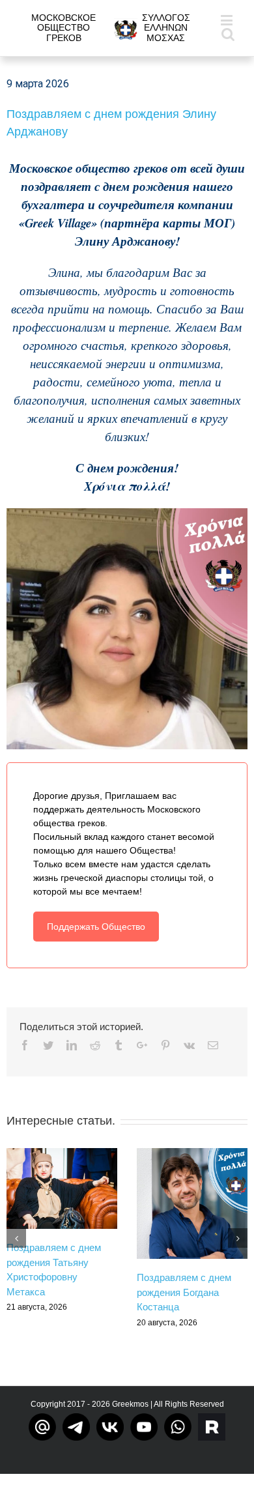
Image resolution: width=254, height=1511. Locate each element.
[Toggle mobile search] (227, 33)
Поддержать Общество (96, 926)
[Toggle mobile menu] (227, 20)
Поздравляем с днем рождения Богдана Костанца (184, 1292)
